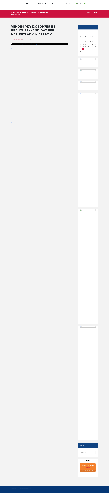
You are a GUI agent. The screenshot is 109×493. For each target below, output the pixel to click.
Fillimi (27, 3)
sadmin (26, 40)
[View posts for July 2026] (80, 33)
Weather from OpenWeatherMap (88, 470)
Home (88, 12)
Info (66, 3)
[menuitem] (79, 4)
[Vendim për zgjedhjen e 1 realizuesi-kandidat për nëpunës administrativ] (39, 44)
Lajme (61, 3)
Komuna (33, 3)
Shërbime (55, 3)
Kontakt (71, 3)
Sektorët (40, 3)
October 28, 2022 (17, 39)
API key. (88, 467)
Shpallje (96, 12)
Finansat (47, 3)
